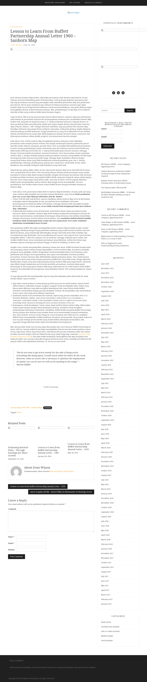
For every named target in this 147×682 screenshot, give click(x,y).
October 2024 (106, 287)
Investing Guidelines (55, 2)
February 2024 (107, 324)
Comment (12, 509)
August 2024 (106, 296)
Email (11, 543)
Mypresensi (106, 236)
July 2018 (105, 521)
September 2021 (107, 379)
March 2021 (105, 392)
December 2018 (107, 498)
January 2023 (106, 356)
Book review (16, 27)
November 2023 (107, 333)
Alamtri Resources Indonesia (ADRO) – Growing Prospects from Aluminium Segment (116, 173)
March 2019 (105, 489)
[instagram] (123, 92)
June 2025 (105, 273)
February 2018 (107, 544)
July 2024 (105, 301)
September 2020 (107, 420)
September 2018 (107, 512)
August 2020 (106, 425)
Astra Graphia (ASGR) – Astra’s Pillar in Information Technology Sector (61, 492)
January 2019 (106, 494)
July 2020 (105, 429)
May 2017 (105, 586)
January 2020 (106, 457)
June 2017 (105, 581)
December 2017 (107, 553)
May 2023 (105, 342)
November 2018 (107, 503)
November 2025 (107, 268)
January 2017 (106, 604)
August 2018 (106, 517)
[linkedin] (118, 92)
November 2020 (107, 411)
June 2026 (105, 264)
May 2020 (105, 438)
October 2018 (106, 507)
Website (11, 550)
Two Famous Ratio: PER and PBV (113, 188)
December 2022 (107, 360)
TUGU (19, 412)
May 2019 (105, 484)
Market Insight (107, 636)
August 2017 (106, 572)
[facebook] (113, 92)
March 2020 (105, 448)
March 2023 (105, 346)
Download (47, 408)
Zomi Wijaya (16, 45)
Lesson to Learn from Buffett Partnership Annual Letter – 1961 (49, 450)
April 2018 (105, 535)
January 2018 (106, 549)
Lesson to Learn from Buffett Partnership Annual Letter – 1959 (79, 447)
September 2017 (107, 567)
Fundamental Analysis (110, 627)
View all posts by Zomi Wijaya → (62, 471)
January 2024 (106, 328)
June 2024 (105, 305)
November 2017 (107, 558)
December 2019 (107, 461)
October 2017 (106, 563)
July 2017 (105, 576)
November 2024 (107, 282)
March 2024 (105, 319)
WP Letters (75, 2)
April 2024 (105, 314)
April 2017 (105, 590)
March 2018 (105, 540)
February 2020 (107, 452)
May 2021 (105, 388)
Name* (104, 129)
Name (11, 537)
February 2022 (107, 369)
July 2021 (105, 383)
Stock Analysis (107, 640)
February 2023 (107, 351)
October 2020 (106, 415)
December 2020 (107, 406)
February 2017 (107, 599)
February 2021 (107, 397)
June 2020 (105, 434)
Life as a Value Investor (110, 631)
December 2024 (107, 278)
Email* (104, 137)
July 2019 (105, 480)
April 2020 (105, 443)
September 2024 (107, 291)
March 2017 (105, 595)
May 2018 (105, 530)
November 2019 (107, 466)
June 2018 (105, 526)
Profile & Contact (93, 2)
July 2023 (105, 337)
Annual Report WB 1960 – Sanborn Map (26, 408)
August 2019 (106, 475)
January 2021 (106, 402)
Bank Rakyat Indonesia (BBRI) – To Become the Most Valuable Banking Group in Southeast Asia (118, 194)
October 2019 (106, 471)
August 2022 (106, 365)
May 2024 (105, 310)
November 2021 (107, 374)
